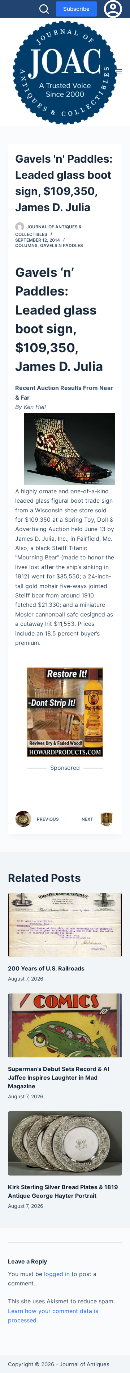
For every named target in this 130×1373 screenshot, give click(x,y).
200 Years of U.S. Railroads (46, 968)
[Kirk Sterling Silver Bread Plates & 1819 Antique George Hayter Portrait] (65, 1143)
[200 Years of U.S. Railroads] (65, 925)
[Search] (44, 9)
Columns (26, 245)
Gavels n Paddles (61, 245)
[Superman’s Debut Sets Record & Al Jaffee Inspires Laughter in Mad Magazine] (65, 1025)
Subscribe (76, 8)
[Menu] (119, 72)
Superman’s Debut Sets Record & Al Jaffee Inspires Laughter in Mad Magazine (58, 1077)
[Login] (113, 9)
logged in (57, 1273)
